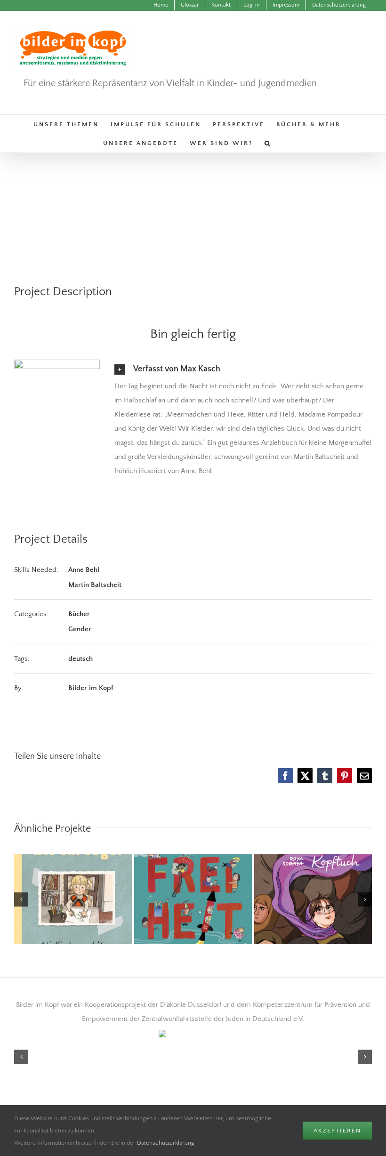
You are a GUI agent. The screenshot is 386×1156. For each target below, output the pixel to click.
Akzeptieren (337, 1130)
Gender (79, 629)
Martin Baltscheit (94, 585)
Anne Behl (83, 570)
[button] (268, 143)
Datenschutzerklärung (165, 1143)
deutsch (80, 659)
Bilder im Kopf (90, 688)
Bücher (79, 614)
